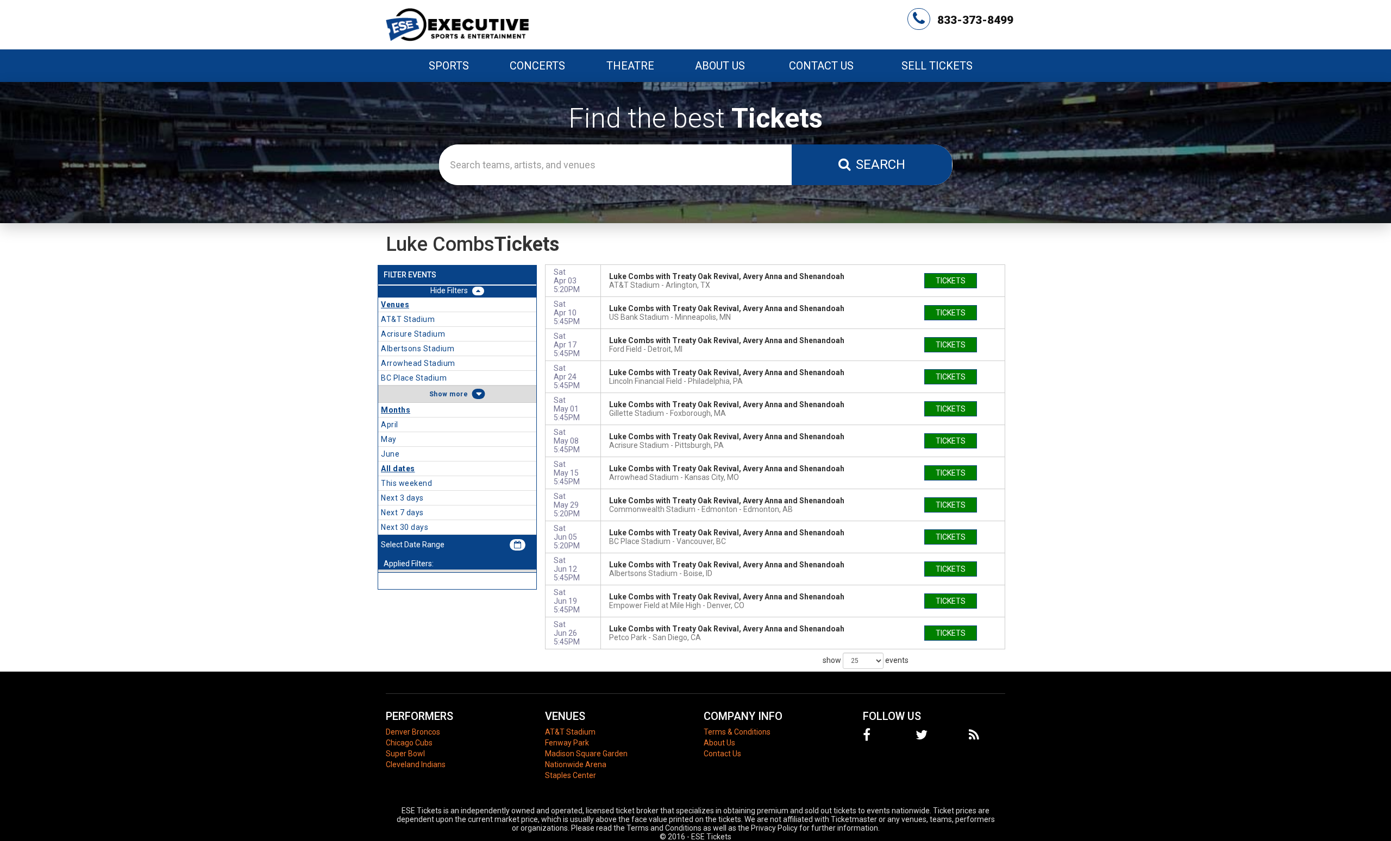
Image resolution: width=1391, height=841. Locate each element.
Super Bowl (405, 753)
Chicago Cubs (409, 742)
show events (865, 659)
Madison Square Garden (586, 753)
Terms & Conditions (737, 732)
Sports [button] (449, 65)
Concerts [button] (537, 65)
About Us (720, 65)
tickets (951, 280)
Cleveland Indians (416, 764)
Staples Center (570, 775)
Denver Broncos (413, 732)
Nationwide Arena (575, 764)
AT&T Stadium (570, 732)
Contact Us (821, 65)
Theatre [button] (630, 65)
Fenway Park (567, 742)
